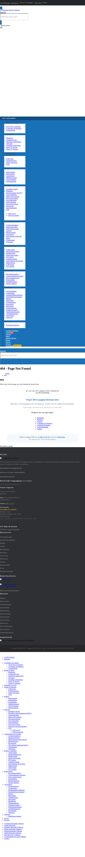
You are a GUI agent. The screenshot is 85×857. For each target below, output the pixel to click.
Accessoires (8, 287)
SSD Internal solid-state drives (18, 745)
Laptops (10, 130)
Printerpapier (11, 181)
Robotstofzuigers (11, 282)
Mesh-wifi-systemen (12, 197)
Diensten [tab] (7, 659)
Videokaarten (10, 240)
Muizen (8, 299)
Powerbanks (10, 315)
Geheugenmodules (12, 225)
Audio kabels (10, 250)
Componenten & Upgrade (12, 221)
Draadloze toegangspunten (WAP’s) (14, 192)
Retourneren (3, 552)
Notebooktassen (11, 308)
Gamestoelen (10, 293)
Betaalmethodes (4, 549)
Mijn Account (4, 558)
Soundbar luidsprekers (13, 145)
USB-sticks (10, 159)
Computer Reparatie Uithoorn (14, 823)
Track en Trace (4, 555)
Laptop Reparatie (42, 427)
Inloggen (2, 562)
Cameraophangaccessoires (14, 276)
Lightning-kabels (11, 259)
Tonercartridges (11, 179)
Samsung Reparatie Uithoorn (13, 827)
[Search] (1, 22)
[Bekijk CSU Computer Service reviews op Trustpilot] (42, 582)
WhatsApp (61, 437)
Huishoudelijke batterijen (14, 295)
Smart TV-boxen (11, 147)
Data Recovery (4, 623)
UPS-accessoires (13, 215)
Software (7, 321)
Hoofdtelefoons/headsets (14, 297)
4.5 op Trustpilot (26, 2)
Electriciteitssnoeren (12, 251)
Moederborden (11, 233)
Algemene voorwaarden (6, 571)
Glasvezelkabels (11, 195)
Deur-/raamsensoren (12, 278)
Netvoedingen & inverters (14, 261)
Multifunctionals (11, 178)
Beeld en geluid (9, 134)
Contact (45, 2)
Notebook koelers (12, 310)
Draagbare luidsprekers (13, 142)
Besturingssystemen (12, 325)
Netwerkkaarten (11, 200)
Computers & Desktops (13, 128)
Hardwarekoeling (12, 227)
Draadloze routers (12, 189)
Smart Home (9, 270)
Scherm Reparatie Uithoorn (13, 831)
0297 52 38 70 (38, 3)
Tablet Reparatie (4, 620)
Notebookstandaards (12, 312)
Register (7, 820)
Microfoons (10, 306)
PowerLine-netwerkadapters (11, 207)
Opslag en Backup (10, 155)
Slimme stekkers (11, 283)
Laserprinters (10, 176)
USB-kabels (10, 265)
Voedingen (9, 242)
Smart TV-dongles (12, 149)
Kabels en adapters (10, 246)
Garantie (2, 546)
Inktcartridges (10, 172)
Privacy (2, 568)
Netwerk (7, 185)
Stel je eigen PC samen (6, 626)
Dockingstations (11, 291)
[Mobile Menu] (1, 8)
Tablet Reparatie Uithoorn (12, 833)
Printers (7, 168)
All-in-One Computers (13, 126)
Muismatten (10, 301)
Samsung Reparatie (5, 613)
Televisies (9, 144)
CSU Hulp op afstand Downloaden (9, 529)
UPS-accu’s (12, 213)
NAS (8, 164)
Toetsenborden (11, 302)
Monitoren (9, 138)
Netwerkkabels (11, 202)
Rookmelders (10, 280)
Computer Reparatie (43, 425)
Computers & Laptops (11, 123)
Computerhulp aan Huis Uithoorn (15, 837)
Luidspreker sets (11, 140)
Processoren (10, 234)
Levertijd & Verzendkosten (7, 540)
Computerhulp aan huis (6, 632)
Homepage (40, 418)
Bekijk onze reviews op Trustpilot (9, 590)
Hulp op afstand (5, 25)
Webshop (40, 420)
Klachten (2, 543)
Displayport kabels (12, 255)
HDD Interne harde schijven (17, 739)
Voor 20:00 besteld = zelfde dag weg (9, 3)
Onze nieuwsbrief (5, 565)
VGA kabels (10, 266)
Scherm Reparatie (5, 617)
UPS (7, 210)
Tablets (10, 685)
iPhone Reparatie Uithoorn (13, 829)
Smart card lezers (11, 162)
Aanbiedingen (13, 346)
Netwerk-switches (12, 204)
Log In (6, 818)
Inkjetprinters (10, 174)
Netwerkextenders (12, 198)
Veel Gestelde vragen (6, 537)
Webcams (9, 317)
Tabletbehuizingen (12, 314)
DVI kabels (10, 257)
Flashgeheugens (11, 161)
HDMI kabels (10, 253)
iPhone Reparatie (5, 610)
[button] (3, 12)
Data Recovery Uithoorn (12, 835)
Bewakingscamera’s (12, 274)
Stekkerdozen (10, 263)
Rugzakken (10, 304)
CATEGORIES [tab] (9, 657)
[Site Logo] (10, 10)
